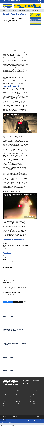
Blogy (25, 10)
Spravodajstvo (8, 10)
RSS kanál (33, 403)
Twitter (33, 396)
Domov (4, 10)
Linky (17, 399)
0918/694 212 (26, 383)
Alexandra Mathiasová (19, 16)
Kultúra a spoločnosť (14, 10)
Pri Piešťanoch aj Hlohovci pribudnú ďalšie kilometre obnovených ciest (13, 330)
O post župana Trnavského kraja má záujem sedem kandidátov (15, 344)
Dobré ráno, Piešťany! (8, 316)
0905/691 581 (26, 385)
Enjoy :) (40, 416)
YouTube (33, 399)
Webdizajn (32, 416)
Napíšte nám (18, 401)
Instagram (33, 401)
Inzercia (36, 10)
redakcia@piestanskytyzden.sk (29, 387)
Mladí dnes (28, 10)
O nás (17, 394)
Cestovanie (33, 10)
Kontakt (17, 403)
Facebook (33, 394)
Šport (19, 10)
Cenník (17, 396)
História (22, 10)
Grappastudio (36, 416)
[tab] (3, 420)
